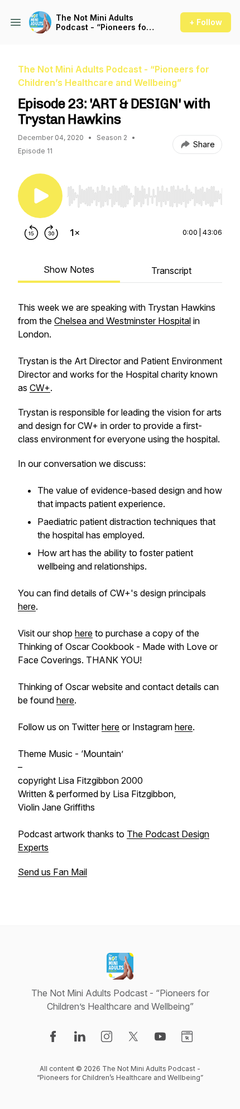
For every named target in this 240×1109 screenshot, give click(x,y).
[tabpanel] (120, 595)
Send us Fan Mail (52, 871)
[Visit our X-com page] (133, 1036)
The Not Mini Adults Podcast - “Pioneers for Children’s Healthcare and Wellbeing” (103, 22)
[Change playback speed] (75, 232)
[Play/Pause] (40, 195)
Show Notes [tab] (69, 269)
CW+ (40, 387)
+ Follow (205, 22)
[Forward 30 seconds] (51, 232)
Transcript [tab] (171, 270)
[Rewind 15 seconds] (31, 232)
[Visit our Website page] (187, 1036)
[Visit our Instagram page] (106, 1036)
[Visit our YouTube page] (160, 1036)
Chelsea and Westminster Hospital (122, 320)
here (27, 606)
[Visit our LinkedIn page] (79, 1036)
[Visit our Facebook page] (53, 1036)
